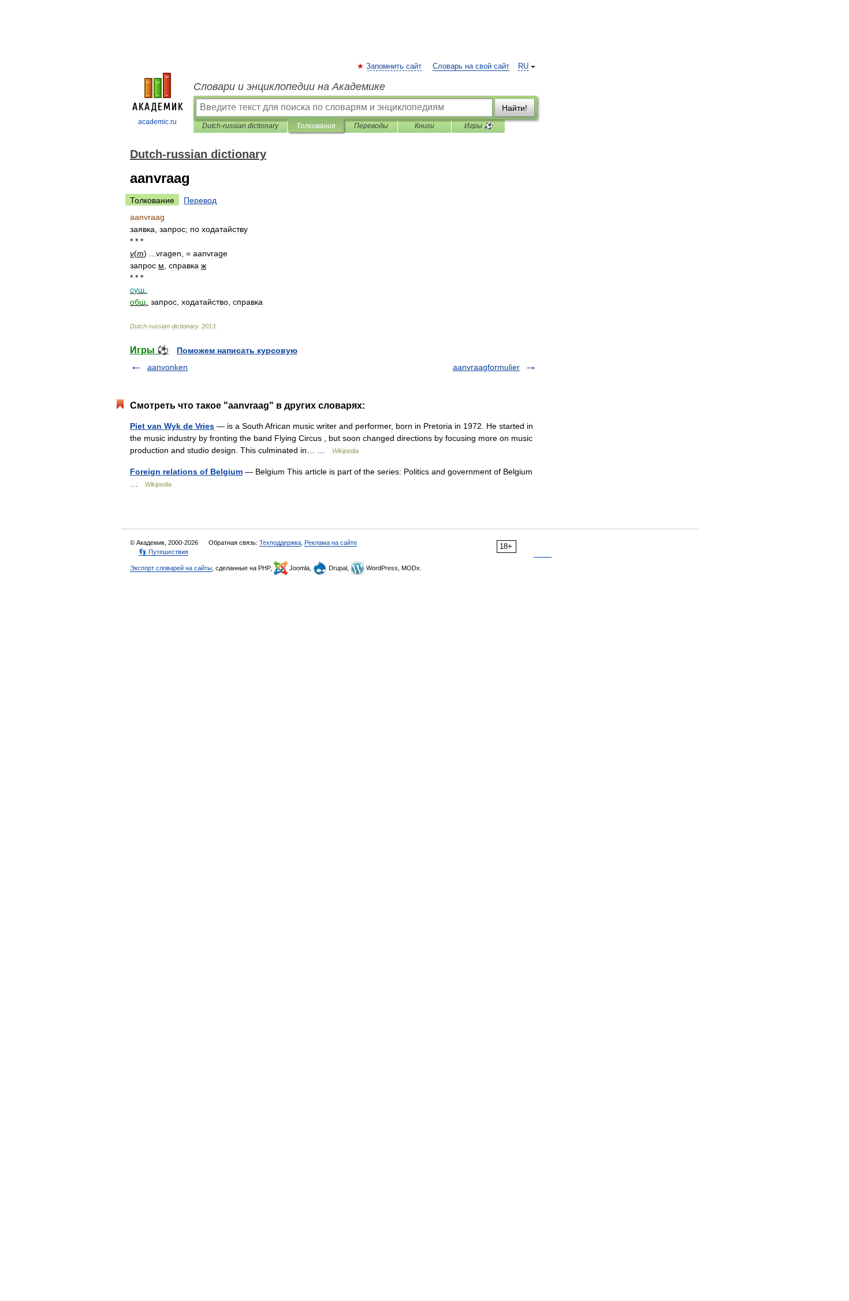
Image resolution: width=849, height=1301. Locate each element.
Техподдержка (280, 542)
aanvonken (167, 367)
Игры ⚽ (478, 126)
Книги (424, 126)
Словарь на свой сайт (471, 66)
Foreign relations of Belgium (186, 471)
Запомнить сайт (394, 66)
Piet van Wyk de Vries (172, 426)
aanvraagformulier (486, 367)
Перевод (200, 200)
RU (523, 66)
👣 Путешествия (163, 551)
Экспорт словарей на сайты (171, 567)
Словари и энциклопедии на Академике (289, 86)
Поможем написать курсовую (237, 350)
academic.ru (157, 122)
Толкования (315, 126)
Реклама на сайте (330, 542)
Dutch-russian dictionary (240, 126)
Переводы (371, 126)
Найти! (514, 108)
